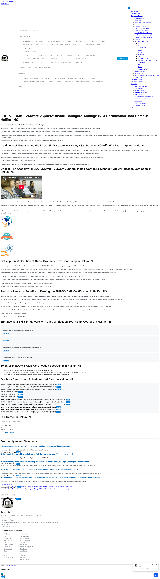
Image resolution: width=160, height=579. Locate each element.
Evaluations (69, 81)
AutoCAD (7, 542)
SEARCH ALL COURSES (8, 1)
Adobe (6, 536)
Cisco (70, 41)
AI (32, 55)
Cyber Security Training (30, 44)
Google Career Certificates (93, 44)
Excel (5, 551)
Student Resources (82, 81)
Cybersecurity (8, 549)
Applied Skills (41, 55)
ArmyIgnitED (92, 78)
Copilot (59, 55)
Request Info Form (6, 484)
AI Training (39, 41)
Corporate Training (25, 36)
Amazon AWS (8, 540)
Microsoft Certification (31, 51)
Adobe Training (28, 41)
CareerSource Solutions (42, 67)
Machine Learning (25, 534)
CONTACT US (5, 4)
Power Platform (89, 55)
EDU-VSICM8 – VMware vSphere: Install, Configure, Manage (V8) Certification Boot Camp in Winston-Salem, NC (36, 487)
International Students (76, 78)
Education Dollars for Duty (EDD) (34, 81)
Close (2, 577)
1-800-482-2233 (9, 433)
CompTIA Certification (99, 41)
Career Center (46, 78)
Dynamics (69, 55)
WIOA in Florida (60, 78)
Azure (52, 55)
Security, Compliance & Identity (36, 58)
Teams (70, 58)
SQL (63, 58)
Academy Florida (11, 565)
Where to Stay (42, 62)
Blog (20, 86)
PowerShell (23, 544)
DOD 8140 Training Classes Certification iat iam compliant (61, 44)
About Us (22, 73)
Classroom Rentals (81, 41)
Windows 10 (23, 557)
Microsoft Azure (25, 538)
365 (27, 55)
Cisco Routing (8, 544)
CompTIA (7, 547)
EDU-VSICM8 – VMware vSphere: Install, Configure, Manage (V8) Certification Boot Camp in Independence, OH (36, 489)
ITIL (5, 553)
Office (78, 55)
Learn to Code (27, 48)
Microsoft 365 (24, 536)
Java (5, 555)
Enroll (58, 384)
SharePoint (54, 58)
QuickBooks (23, 549)
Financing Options (55, 81)
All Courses (23, 30)
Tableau (22, 555)
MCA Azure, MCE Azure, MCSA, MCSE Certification (66, 62)
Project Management (26, 547)
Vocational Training (25, 67)
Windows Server (81, 58)
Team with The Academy (30, 78)
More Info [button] (6, 333)
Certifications (33, 30)
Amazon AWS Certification (55, 41)
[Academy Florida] (5, 62)
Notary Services (98, 81)
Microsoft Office (28, 62)
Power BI (22, 542)
